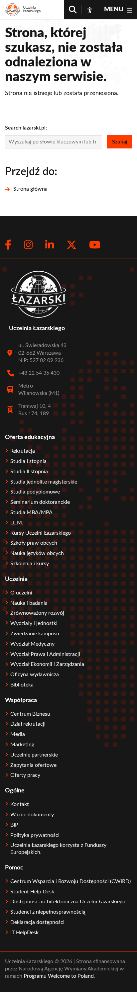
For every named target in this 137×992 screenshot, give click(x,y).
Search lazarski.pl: (26, 128)
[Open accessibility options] (89, 9)
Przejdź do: (31, 171)
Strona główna (30, 189)
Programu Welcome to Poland (58, 976)
